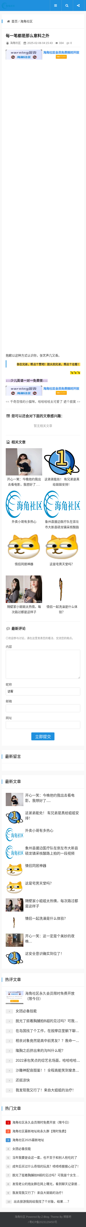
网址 (9, 718)
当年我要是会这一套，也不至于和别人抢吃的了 (44, 1157)
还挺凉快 (23, 1080)
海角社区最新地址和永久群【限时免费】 (40, 1131)
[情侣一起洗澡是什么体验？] (62, 589)
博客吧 (67, 1216)
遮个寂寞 (72, 401)
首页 (14, 21)
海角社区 (26, 21)
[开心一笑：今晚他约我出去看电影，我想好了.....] (24, 461)
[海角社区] (15, 6)
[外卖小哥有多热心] (24, 504)
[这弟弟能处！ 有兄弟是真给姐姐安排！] (62, 461)
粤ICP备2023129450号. (43, 1222)
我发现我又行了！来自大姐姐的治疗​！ (46, 1090)
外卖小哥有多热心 (24, 521)
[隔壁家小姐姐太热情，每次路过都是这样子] (24, 589)
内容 (9, 646)
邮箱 (9, 701)
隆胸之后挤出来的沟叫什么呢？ (40, 1050)
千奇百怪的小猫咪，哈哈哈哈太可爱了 (34, 401)
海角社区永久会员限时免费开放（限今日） (41, 1122)
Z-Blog (45, 1216)
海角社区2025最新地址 (28, 1140)
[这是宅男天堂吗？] (62, 546)
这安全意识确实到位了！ (44, 954)
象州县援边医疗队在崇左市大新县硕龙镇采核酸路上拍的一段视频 (62, 527)
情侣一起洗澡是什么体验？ (46, 918)
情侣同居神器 (24, 564)
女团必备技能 (26, 1011)
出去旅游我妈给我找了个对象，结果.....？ (42, 1201)
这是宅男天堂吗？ (62, 564)
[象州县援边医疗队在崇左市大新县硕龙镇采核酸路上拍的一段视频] (62, 504)
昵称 (9, 684)
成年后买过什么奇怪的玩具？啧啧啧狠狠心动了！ (46, 1166)
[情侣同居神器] (24, 546)
